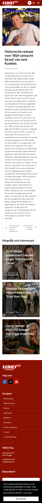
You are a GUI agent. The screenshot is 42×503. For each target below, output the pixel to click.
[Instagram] (10, 381)
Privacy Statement (10, 427)
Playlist (6, 408)
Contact (6, 432)
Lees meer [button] (27, 493)
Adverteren (8, 413)
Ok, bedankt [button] (21, 499)
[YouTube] (16, 381)
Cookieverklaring (10, 437)
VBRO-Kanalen (9, 403)
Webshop (7, 418)
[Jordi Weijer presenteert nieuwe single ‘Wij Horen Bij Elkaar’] (21, 262)
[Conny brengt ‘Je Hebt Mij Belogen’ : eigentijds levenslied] (21, 336)
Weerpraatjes (9, 399)
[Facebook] (4, 381)
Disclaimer (8, 422)
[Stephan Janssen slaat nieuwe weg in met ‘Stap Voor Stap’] (21, 299)
